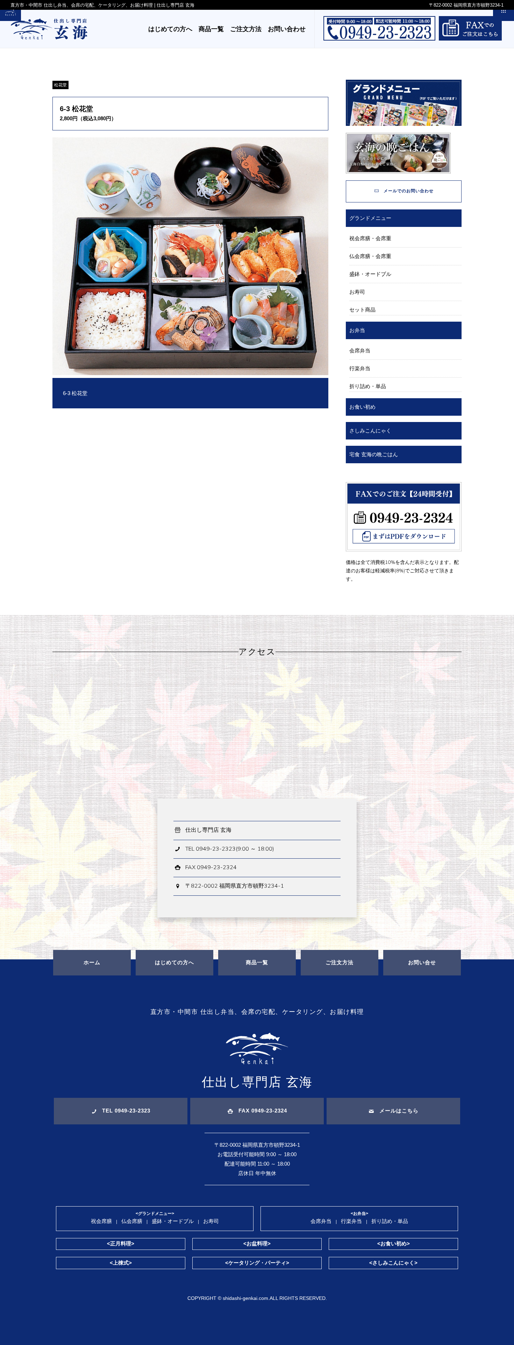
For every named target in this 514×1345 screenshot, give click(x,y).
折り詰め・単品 (367, 386)
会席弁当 (359, 350)
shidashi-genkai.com (245, 1298)
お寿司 (357, 292)
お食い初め (362, 407)
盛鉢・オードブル (370, 274)
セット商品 (362, 310)
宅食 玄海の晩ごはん (373, 454)
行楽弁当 (359, 368)
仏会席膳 (131, 1221)
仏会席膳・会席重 (370, 256)
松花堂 (60, 85)
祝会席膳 (101, 1221)
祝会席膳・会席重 (370, 238)
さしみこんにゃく (370, 431)
